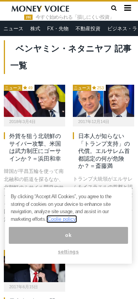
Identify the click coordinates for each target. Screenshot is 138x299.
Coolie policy (62, 219)
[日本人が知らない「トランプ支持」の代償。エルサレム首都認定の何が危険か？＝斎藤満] (103, 101)
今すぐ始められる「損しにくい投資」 (75, 17)
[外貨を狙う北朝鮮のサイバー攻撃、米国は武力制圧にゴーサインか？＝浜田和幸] (34, 101)
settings (68, 252)
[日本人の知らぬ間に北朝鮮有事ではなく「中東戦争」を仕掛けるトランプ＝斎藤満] (34, 266)
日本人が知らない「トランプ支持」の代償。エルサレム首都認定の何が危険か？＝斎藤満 (104, 151)
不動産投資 (88, 28)
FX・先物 (58, 28)
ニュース (13, 28)
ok (68, 235)
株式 (35, 28)
